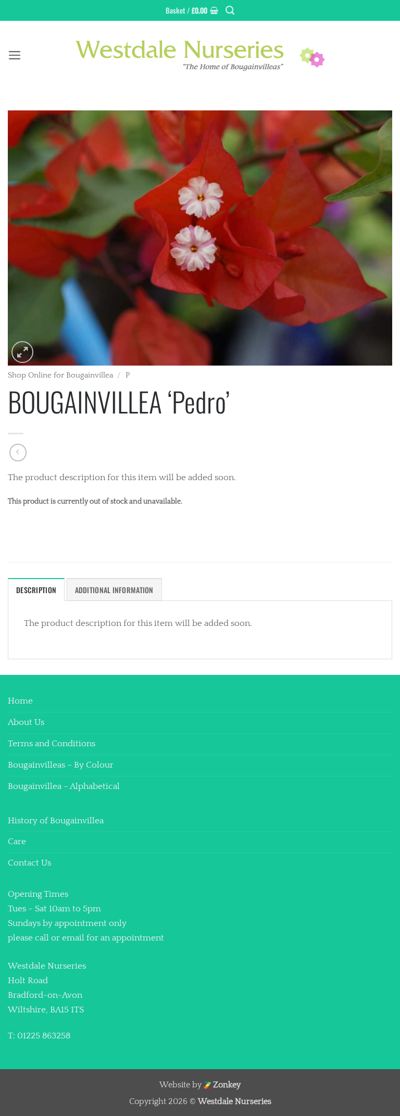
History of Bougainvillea (56, 821)
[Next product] (18, 452)
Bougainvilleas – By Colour (61, 765)
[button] (192, 10)
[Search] (230, 10)
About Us (26, 722)
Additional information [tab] (114, 589)
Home (20, 701)
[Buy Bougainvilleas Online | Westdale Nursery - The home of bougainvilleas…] (200, 55)
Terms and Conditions (51, 743)
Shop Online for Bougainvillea (60, 375)
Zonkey (226, 1085)
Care (17, 841)
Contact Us (29, 863)
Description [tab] (36, 589)
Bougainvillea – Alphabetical (64, 786)
